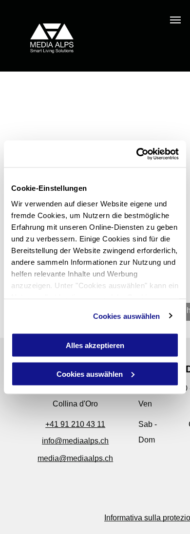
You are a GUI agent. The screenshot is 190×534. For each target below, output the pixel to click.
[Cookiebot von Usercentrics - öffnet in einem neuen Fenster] (137, 153)
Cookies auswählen (126, 316)
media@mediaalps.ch (75, 458)
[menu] (175, 20)
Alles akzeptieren (95, 345)
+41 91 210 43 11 (75, 424)
